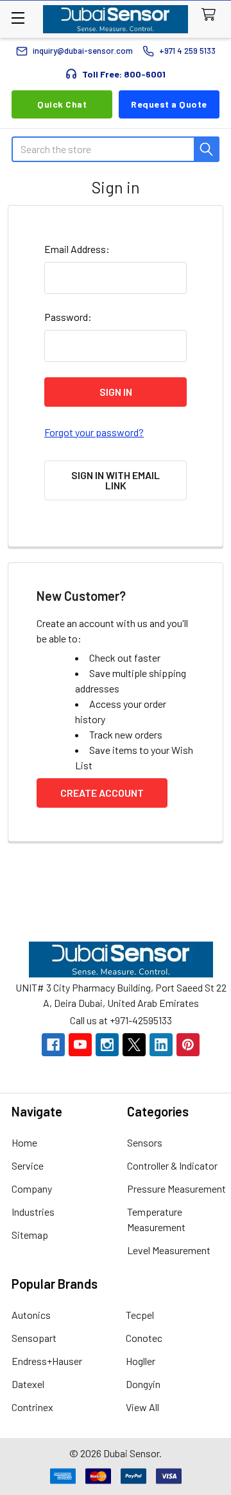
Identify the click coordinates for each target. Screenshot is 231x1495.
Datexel (28, 1384)
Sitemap (30, 1235)
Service (28, 1165)
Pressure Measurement (176, 1188)
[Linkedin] (161, 1044)
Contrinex (32, 1407)
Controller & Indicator (172, 1165)
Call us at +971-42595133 (121, 1020)
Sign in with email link (115, 480)
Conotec (144, 1338)
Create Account (102, 793)
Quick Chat (62, 104)
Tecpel (140, 1315)
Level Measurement (168, 1250)
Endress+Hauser (47, 1361)
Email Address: (77, 249)
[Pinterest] (188, 1044)
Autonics (31, 1315)
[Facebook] (53, 1044)
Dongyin (143, 1384)
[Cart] (211, 15)
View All (142, 1407)
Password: (68, 317)
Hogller (140, 1361)
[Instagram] (107, 1044)
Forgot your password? (94, 432)
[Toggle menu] (17, 17)
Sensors (144, 1142)
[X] (134, 1044)
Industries (33, 1211)
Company (32, 1188)
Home (24, 1142)
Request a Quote (169, 104)
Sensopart (34, 1338)
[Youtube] (80, 1044)
